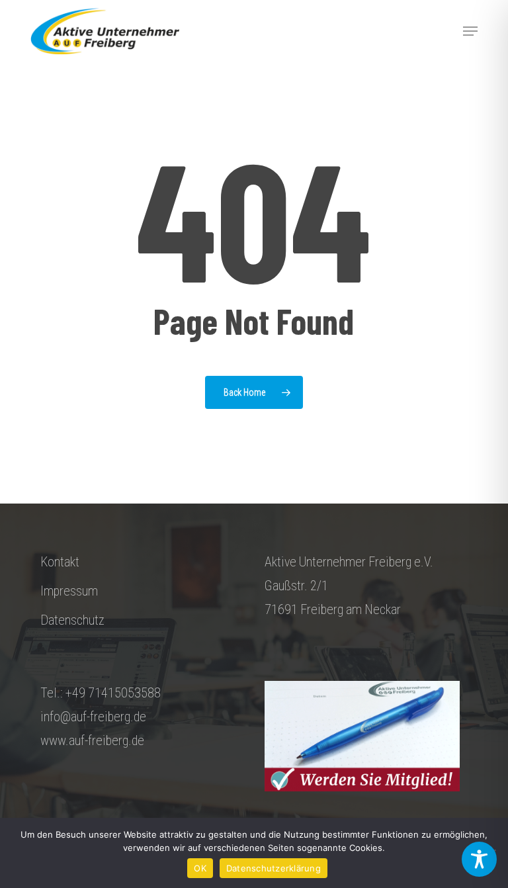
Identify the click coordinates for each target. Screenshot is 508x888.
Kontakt (59, 562)
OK (200, 868)
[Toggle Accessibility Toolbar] (479, 859)
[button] (470, 31)
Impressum (69, 591)
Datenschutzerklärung (273, 868)
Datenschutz (72, 620)
